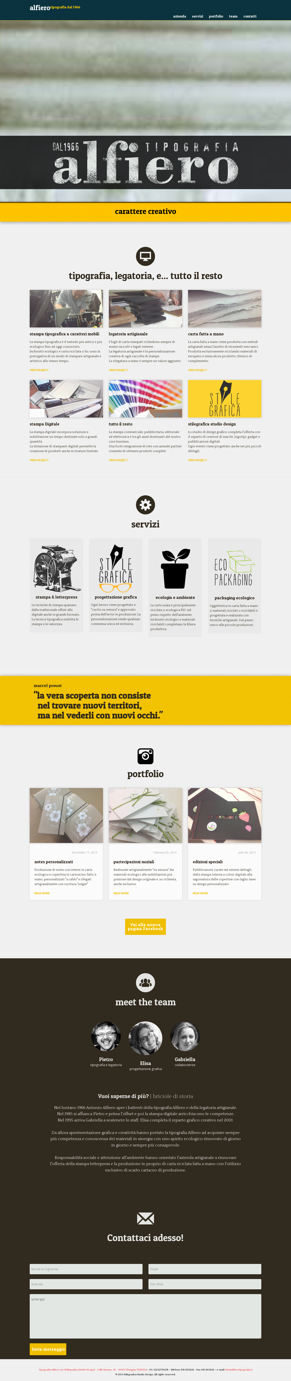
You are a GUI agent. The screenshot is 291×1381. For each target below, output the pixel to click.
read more (42, 893)
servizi (197, 16)
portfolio (216, 16)
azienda (179, 16)
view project (39, 370)
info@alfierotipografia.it (238, 1369)
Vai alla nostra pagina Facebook (145, 926)
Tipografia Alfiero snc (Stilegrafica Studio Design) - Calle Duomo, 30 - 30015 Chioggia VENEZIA (93, 1369)
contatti (249, 16)
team (233, 16)
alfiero (40, 7)
